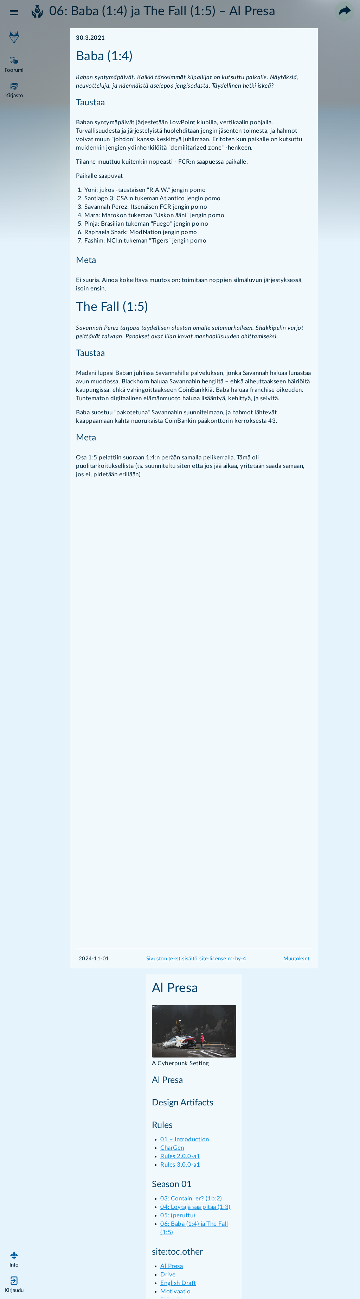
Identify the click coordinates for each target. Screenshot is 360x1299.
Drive (168, 1275)
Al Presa (171, 1266)
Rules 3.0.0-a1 (180, 1165)
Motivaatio (175, 1291)
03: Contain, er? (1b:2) (191, 1198)
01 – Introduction (184, 1139)
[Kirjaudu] (14, 1283)
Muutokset (296, 958)
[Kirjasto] (14, 89)
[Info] (14, 1258)
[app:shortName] (14, 38)
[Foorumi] (14, 63)
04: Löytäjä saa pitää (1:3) (195, 1207)
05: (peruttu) (177, 1215)
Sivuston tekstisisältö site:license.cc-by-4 (196, 958)
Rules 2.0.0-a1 (180, 1156)
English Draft (178, 1283)
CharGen (172, 1148)
